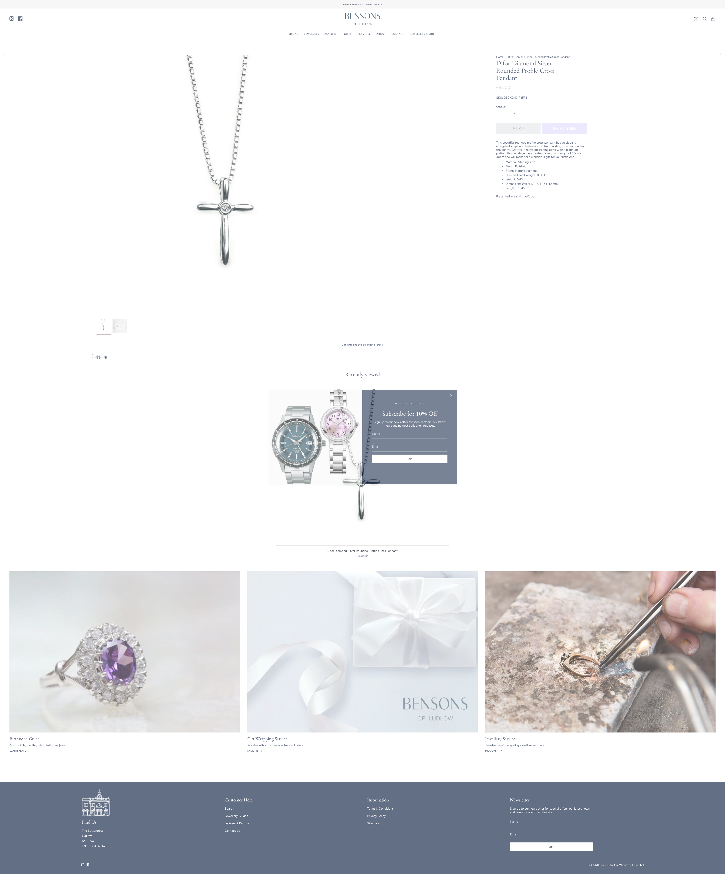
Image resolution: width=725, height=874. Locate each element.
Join (410, 459)
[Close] (451, 395)
